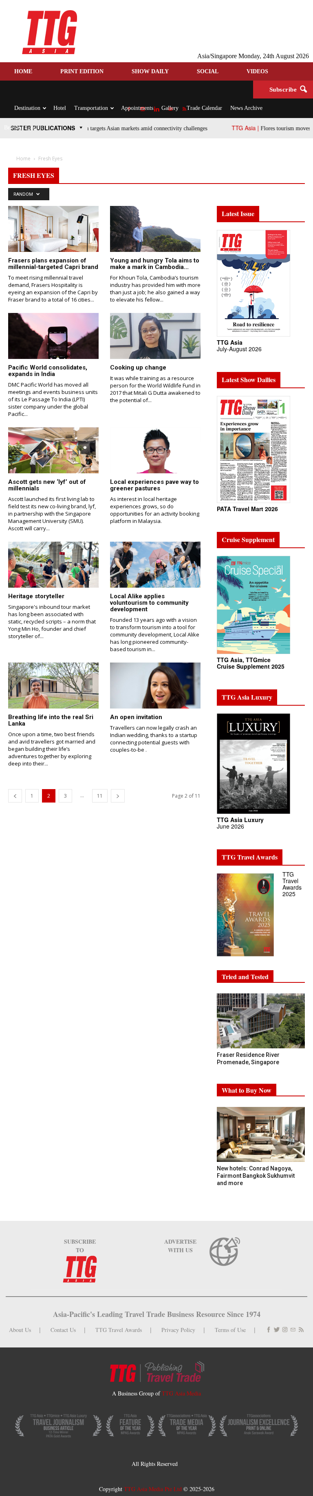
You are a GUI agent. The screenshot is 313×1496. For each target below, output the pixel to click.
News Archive (246, 108)
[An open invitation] (155, 691)
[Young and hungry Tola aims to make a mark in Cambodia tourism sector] (155, 234)
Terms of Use (230, 1330)
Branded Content (23, 128)
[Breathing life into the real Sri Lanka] (53, 691)
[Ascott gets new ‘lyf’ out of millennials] (53, 457)
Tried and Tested (245, 976)
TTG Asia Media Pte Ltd (153, 1489)
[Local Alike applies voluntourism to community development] (155, 570)
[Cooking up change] (155, 341)
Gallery (170, 108)
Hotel (59, 108)
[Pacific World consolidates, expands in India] (53, 351)
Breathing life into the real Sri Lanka (50, 720)
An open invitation (136, 717)
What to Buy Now (246, 1090)
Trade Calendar (204, 108)
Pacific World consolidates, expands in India (47, 371)
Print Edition (82, 71)
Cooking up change (138, 367)
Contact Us (63, 1330)
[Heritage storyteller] (53, 570)
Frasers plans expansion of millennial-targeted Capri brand (53, 264)
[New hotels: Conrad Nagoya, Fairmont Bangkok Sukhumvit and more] (261, 1134)
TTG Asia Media (181, 1393)
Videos (257, 71)
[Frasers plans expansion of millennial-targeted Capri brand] (53, 233)
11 (100, 795)
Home (23, 71)
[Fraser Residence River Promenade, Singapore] (261, 1020)
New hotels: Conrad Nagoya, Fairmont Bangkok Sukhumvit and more (256, 1175)
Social (207, 71)
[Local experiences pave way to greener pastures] (155, 455)
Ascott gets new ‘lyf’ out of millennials (47, 485)
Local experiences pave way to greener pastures (154, 485)
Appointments (137, 108)
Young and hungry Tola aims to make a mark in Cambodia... (154, 264)
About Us (20, 1330)
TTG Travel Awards (118, 1330)
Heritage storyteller (36, 596)
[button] (303, 89)
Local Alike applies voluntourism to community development (149, 603)
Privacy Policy (178, 1330)
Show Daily (150, 71)
